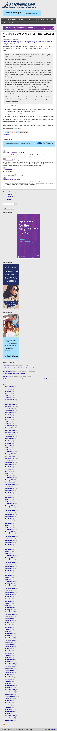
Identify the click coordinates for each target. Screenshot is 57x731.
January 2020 (9, 558)
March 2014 (8, 709)
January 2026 (9, 402)
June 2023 (8, 469)
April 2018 (8, 603)
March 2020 (8, 553)
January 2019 (9, 584)
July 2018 (8, 597)
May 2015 (8, 679)
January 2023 (9, 480)
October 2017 (9, 616)
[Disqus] (29, 168)
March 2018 (8, 605)
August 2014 (9, 698)
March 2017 (8, 631)
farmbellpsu (6, 371)
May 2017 (8, 627)
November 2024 (10, 432)
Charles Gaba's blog (23, 132)
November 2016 (10, 640)
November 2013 (10, 718)
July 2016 (8, 648)
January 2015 (9, 687)
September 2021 (10, 514)
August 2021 (9, 516)
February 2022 (9, 503)
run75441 (5, 376)
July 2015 (8, 674)
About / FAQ (50, 19)
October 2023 (9, 460)
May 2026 (8, 393)
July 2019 (8, 571)
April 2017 (8, 629)
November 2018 (10, 588)
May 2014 (8, 705)
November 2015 (10, 666)
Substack (10, 196)
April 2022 (8, 499)
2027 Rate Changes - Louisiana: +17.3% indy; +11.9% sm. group (17, 367)
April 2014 (8, 707)
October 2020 (9, 538)
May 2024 (8, 445)
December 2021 (10, 508)
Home (4, 19)
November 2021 (10, 510)
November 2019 (10, 562)
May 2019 (8, 575)
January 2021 (9, 532)
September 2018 (10, 592)
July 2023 (8, 467)
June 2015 (8, 677)
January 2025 (9, 428)
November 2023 (10, 458)
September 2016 (10, 644)
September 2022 (10, 488)
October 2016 (9, 642)
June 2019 (8, 573)
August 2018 (9, 594)
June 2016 (8, 651)
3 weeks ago (23, 373)
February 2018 (9, 607)
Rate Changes (30, 19)
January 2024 (9, 454)
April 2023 (8, 473)
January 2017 (9, 635)
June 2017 (8, 625)
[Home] (19, 7)
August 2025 (9, 413)
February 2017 (9, 633)
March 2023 (8, 475)
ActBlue (9, 194)
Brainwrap (52, 729)
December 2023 (10, 456)
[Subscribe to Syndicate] (4, 725)
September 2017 (10, 618)
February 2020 (9, 555)
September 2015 (10, 670)
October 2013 (9, 720)
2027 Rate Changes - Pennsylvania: (11, 373)
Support (11, 22)
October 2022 (9, 486)
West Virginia (6, 134)
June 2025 (8, 417)
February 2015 (9, 685)
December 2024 (10, 430)
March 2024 (8, 449)
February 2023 (9, 477)
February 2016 (9, 659)
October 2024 (9, 434)
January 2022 (9, 506)
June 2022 (8, 495)
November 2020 (10, 536)
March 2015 (8, 683)
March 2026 (8, 397)
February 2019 (9, 581)
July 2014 (8, 700)
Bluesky (9, 199)
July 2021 (8, 519)
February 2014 (9, 711)
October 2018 (9, 590)
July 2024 (8, 441)
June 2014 (8, 703)
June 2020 (8, 547)
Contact (4, 22)
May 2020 (8, 549)
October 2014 (9, 694)
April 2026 (8, 395)
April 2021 (8, 525)
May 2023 (8, 471)
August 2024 (9, 439)
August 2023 (9, 464)
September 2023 (10, 462)
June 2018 (8, 599)
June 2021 (8, 521)
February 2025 (9, 426)
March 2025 (8, 423)
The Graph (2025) (12, 19)
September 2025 (10, 410)
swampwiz (6, 365)
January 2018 (9, 610)
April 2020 (8, 551)
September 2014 (10, 696)
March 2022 (8, 501)
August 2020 (9, 542)
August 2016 (9, 646)
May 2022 (8, 497)
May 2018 (8, 601)
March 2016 (8, 657)
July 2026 (8, 389)
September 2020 (10, 540)
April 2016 (8, 655)
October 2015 (9, 668)
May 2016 (8, 653)
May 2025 (8, 419)
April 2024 (8, 447)
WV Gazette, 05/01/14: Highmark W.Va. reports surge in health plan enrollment (27, 42)
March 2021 (8, 527)
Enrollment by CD (40, 19)
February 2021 (9, 529)
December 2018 (10, 586)
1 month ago (13, 381)
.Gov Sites (21, 19)
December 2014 (10, 690)
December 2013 (10, 716)
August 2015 (9, 672)
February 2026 (9, 400)
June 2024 (8, 443)
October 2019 (9, 564)
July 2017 (8, 622)
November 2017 (10, 614)
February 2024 (9, 451)
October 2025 (9, 408)
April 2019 (8, 577)
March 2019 (8, 579)
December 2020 (10, 534)
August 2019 (9, 568)
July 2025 (8, 415)
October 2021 (9, 512)
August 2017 (9, 620)
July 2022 (8, 493)
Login (17, 22)
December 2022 (10, 482)
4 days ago (35, 367)
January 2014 (9, 713)
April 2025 (8, 421)
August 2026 (9, 387)
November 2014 (10, 692)
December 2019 (10, 560)
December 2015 (10, 664)
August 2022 (9, 490)
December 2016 (10, 638)
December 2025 (10, 404)
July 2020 (8, 545)
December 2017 (10, 612)
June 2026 (8, 391)
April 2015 (8, 681)
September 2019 (10, 566)
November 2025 (10, 406)
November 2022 (10, 484)
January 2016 (9, 661)
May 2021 (8, 523)
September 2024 (10, 436)
